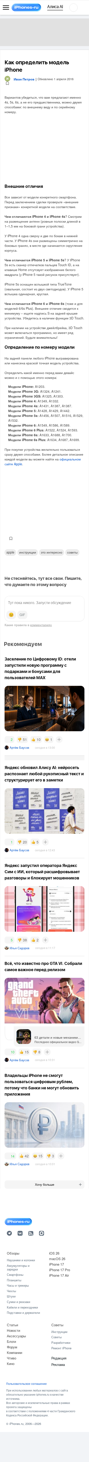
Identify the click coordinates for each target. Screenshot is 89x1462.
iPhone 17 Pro (59, 1269)
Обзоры (13, 1253)
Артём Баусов (19, 747)
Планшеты (14, 1280)
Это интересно (51, 552)
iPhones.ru (16, 1423)
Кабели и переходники (22, 1307)
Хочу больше (44, 1184)
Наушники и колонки (21, 1260)
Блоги (11, 1341)
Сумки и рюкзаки (18, 1302)
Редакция (58, 1358)
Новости (13, 1330)
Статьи (12, 1324)
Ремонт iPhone (61, 1348)
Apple (10, 552)
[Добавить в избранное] (7, 83)
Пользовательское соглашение (26, 1383)
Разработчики (60, 1342)
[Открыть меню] (6, 7)
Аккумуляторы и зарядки (18, 1267)
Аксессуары (16, 1335)
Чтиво (11, 1358)
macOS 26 (57, 1258)
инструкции (27, 552)
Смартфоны (15, 1274)
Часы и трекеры (18, 1285)
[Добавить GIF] (22, 615)
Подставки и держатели (23, 1312)
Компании (14, 1352)
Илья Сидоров (19, 948)
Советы (72, 552)
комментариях (41, 624)
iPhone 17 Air (59, 1275)
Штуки (11, 1296)
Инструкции (59, 1331)
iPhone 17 (56, 1264)
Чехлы (11, 1291)
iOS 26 (54, 1253)
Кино (10, 1363)
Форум (12, 1346)
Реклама (58, 1364)
